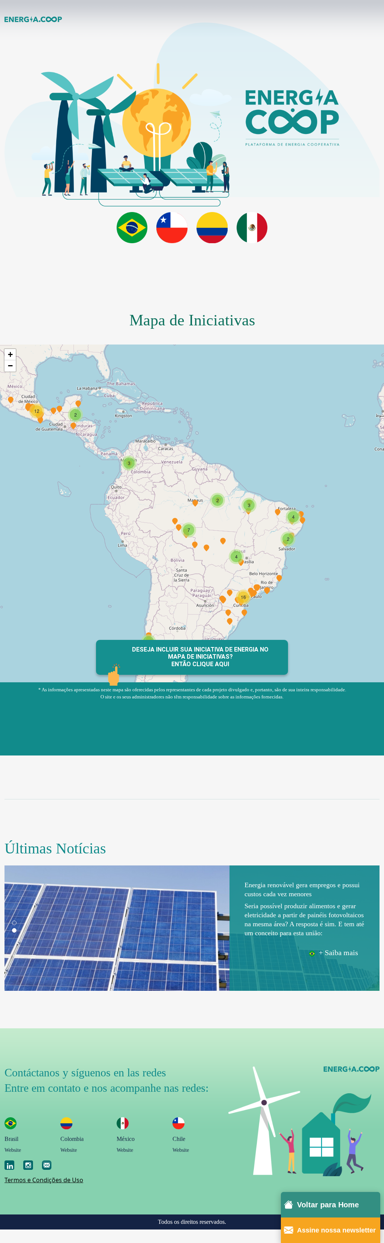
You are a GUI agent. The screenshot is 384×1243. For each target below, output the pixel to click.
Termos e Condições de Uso (43, 1180)
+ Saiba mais (336, 952)
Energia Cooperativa (33, 19)
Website (12, 1150)
